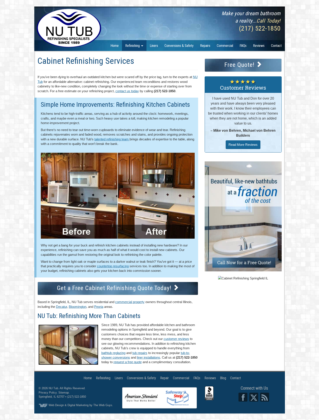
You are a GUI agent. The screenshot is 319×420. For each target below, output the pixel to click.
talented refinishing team (112, 139)
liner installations (148, 357)
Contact (276, 46)
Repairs (205, 46)
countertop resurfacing (113, 266)
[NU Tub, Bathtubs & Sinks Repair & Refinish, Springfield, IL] (209, 393)
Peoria (98, 306)
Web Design (56, 405)
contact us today (127, 91)
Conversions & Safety (179, 46)
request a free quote (127, 362)
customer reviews (176, 339)
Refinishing (133, 46)
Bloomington (77, 306)
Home (114, 46)
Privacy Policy (48, 392)
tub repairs (139, 353)
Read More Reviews (243, 144)
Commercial (225, 46)
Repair (164, 378)
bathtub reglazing (113, 353)
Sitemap (63, 392)
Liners (154, 46)
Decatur (61, 306)
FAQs (243, 46)
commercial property (130, 302)
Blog (223, 378)
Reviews (259, 46)
